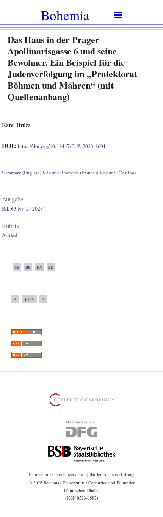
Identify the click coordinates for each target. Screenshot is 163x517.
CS (16, 267)
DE (28, 267)
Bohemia (65, 15)
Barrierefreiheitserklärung (112, 474)
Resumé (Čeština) (118, 172)
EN (39, 267)
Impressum (38, 474)
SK (50, 267)
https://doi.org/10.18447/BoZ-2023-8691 (62, 146)
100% (29, 299)
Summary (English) (21, 172)
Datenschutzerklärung (69, 474)
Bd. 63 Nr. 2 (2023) (23, 208)
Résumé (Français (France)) (70, 172)
